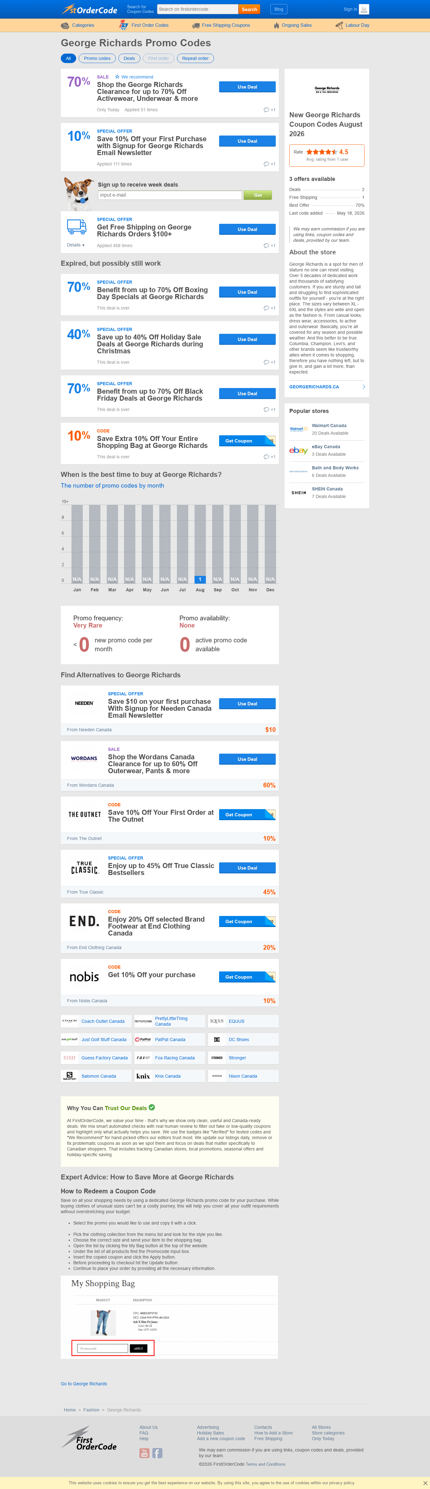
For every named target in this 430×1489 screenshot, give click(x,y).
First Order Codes (150, 25)
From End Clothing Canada (94, 947)
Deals (129, 58)
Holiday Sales (210, 1432)
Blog (278, 9)
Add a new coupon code (221, 1438)
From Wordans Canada (90, 785)
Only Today (323, 1438)
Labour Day (358, 25)
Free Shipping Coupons (226, 25)
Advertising (208, 1427)
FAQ (143, 1432)
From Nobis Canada (87, 1000)
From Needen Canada (89, 729)
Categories (83, 25)
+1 (273, 109)
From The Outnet (84, 838)
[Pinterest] (166, 1453)
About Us (148, 1427)
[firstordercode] (89, 8)
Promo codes (97, 58)
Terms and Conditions (266, 1464)
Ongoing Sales (297, 25)
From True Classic (85, 892)
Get (258, 195)
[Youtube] (145, 1453)
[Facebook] (158, 1453)
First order (158, 58)
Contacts (263, 1427)
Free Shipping (268, 1438)
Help (144, 1438)
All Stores (321, 1427)
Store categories (328, 1432)
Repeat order (195, 58)
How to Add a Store (273, 1432)
